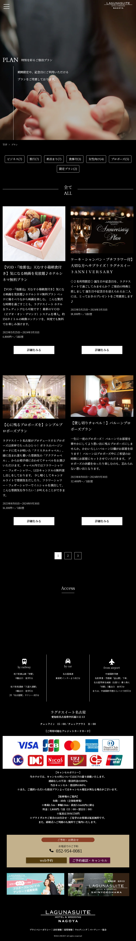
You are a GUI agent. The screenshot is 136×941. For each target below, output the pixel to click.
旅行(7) (34, 159)
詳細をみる (34, 350)
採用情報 (68, 930)
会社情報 (57, 930)
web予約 (46, 860)
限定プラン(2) (68, 169)
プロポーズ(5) (120, 159)
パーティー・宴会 (98, 930)
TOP (5, 144)
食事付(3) (75, 159)
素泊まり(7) (53, 159)
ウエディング (81, 930)
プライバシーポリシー (40, 930)
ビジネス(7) (14, 159)
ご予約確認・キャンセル (89, 860)
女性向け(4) (96, 159)
